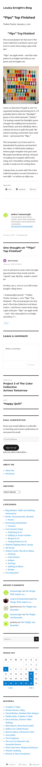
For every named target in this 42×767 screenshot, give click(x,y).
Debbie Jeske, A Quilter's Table (19, 716)
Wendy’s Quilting (13, 751)
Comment (30, 365)
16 (31, 674)
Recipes (11, 569)
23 (31, 678)
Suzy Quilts (10, 735)
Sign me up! (11, 448)
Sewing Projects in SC (17, 541)
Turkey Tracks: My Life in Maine (19, 551)
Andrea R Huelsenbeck (20, 599)
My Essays (10, 548)
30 (31, 683)
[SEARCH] (36, 639)
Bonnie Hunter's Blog (15, 710)
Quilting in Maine (15, 566)
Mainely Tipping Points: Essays (19, 545)
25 (6, 683)
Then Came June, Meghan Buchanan (21, 747)
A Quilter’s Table (12, 707)
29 (26, 683)
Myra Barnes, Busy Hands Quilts (19, 726)
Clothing (11, 554)
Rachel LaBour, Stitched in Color (19, 732)
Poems (11, 520)
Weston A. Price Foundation (17, 754)
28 (21, 683)
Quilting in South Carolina (19, 535)
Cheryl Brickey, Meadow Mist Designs (22, 713)
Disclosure (10, 474)
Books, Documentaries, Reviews (19, 516)
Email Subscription (14, 420)
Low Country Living (14, 529)
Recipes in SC (13, 538)
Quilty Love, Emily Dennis (16, 729)
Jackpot (11, 560)
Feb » (31, 688)
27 (16, 683)
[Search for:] (18, 639)
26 (11, 683)
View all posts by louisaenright (22, 226)
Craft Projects (14, 557)
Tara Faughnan (12, 738)
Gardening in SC (15, 532)
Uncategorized (21, 235)
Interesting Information (16, 523)
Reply (6, 323)
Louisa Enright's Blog (17, 7)
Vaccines (11, 526)
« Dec (10, 688)
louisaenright (16, 591)
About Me (9, 470)
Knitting (11, 563)
